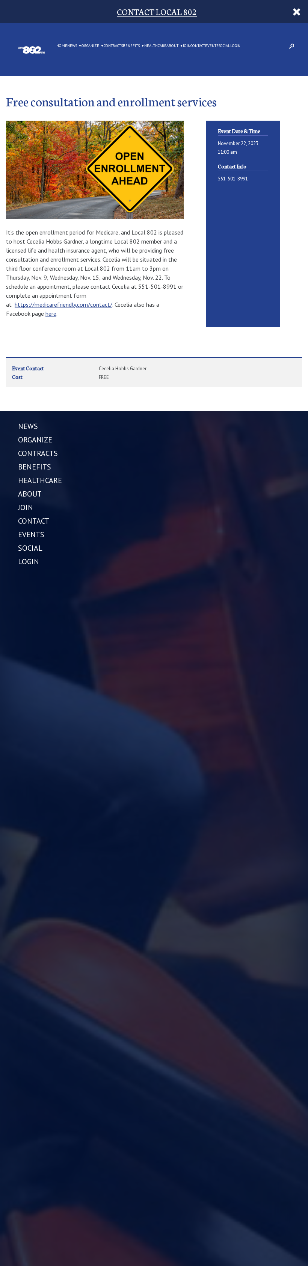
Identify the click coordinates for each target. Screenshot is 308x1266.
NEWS (72, 46)
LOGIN (235, 46)
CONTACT (197, 46)
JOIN (186, 46)
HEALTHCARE (155, 46)
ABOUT (172, 46)
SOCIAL (224, 46)
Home (61, 46)
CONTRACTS (113, 46)
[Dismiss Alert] (296, 11)
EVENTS (211, 46)
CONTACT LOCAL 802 (157, 11)
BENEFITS (131, 46)
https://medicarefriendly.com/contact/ (63, 304)
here (50, 313)
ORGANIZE (90, 46)
